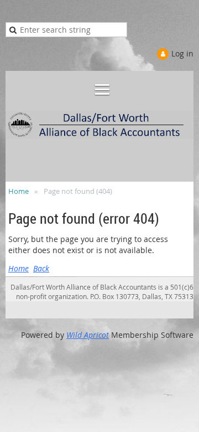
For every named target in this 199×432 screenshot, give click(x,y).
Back (41, 268)
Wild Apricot (87, 335)
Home (18, 191)
